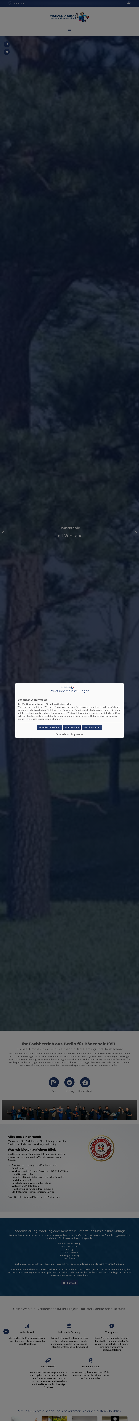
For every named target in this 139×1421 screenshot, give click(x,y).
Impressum (77, 734)
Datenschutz (62, 734)
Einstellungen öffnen (49, 727)
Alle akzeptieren (92, 727)
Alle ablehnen (72, 727)
